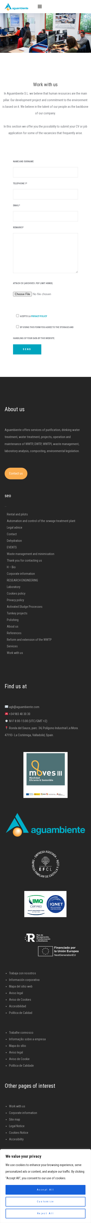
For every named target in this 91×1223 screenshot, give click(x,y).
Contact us (16, 473)
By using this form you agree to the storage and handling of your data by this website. (43, 333)
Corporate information (21, 573)
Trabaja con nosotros (22, 973)
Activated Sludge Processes (24, 606)
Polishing (13, 620)
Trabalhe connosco (21, 1032)
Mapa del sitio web (20, 986)
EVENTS (12, 547)
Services (12, 646)
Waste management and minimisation (30, 554)
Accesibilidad (17, 1006)
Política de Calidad (20, 1013)
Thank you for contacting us (24, 560)
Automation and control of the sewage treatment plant (41, 521)
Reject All (45, 1213)
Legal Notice (17, 1126)
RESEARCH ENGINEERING (22, 580)
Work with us (15, 653)
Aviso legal (16, 993)
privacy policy (39, 316)
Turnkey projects (17, 613)
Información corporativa (24, 980)
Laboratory (13, 587)
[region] (45, 1186)
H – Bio (11, 567)
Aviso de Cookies (20, 999)
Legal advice (14, 527)
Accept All (45, 1189)
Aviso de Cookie (19, 1059)
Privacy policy (15, 600)
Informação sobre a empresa (27, 1039)
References (14, 633)
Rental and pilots (17, 514)
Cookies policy (16, 593)
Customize (45, 1201)
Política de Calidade (21, 1065)
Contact (12, 534)
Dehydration (14, 540)
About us (12, 626)
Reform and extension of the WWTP (29, 639)
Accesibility (16, 1139)
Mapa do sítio (17, 1046)
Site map (14, 1119)
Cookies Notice (18, 1132)
